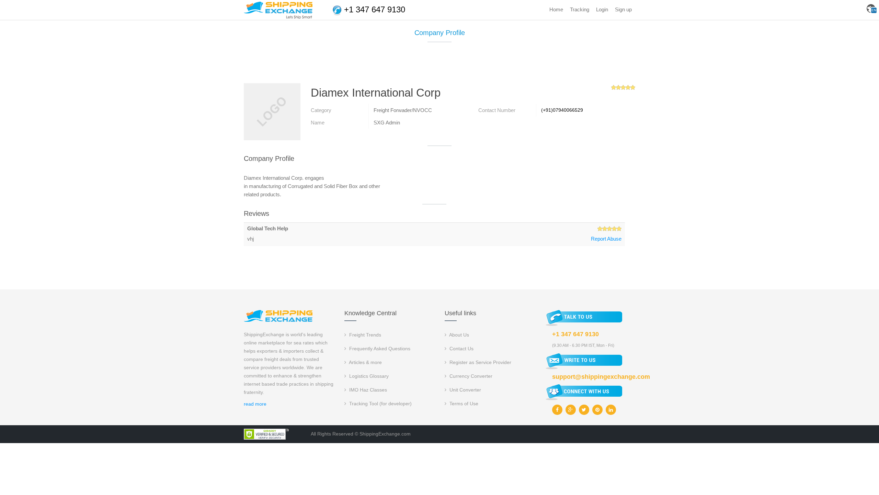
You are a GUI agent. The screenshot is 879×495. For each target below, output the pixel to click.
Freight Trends (364, 335)
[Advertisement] (439, 65)
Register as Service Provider (479, 362)
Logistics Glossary (368, 376)
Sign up (623, 9)
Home (556, 9)
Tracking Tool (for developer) (380, 403)
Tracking (579, 9)
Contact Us (460, 348)
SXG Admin (387, 122)
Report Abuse (606, 239)
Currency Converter (470, 376)
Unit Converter (464, 390)
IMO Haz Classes (367, 390)
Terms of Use (463, 403)
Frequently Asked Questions (379, 348)
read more (255, 404)
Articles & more (365, 362)
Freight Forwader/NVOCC (403, 110)
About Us (458, 335)
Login (602, 9)
